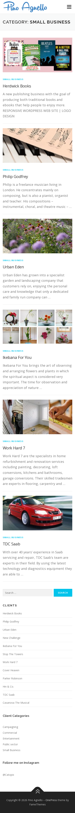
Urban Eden (13, 266)
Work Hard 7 (14, 447)
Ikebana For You (17, 357)
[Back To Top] (37, 791)
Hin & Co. (8, 686)
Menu (69, 6)
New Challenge (11, 638)
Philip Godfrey (15, 176)
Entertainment (11, 738)
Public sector (10, 744)
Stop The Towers (13, 654)
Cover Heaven (11, 670)
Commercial (10, 732)
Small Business (13, 79)
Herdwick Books (17, 86)
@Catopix (8, 774)
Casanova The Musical (16, 702)
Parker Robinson (12, 678)
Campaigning (10, 727)
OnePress (51, 800)
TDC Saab (11, 543)
